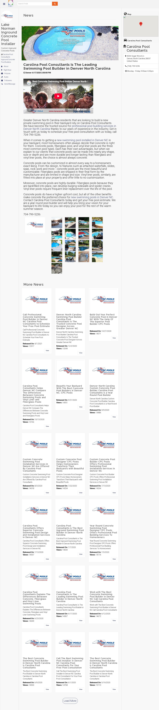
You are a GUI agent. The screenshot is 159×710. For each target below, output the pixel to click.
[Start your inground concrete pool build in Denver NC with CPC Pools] (97, 245)
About (5, 66)
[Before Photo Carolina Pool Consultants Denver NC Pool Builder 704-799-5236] (83, 256)
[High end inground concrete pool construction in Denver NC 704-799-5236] (56, 245)
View (47, 350)
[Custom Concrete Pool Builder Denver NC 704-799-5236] (97, 256)
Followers (8, 80)
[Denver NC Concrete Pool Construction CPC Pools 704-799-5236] (56, 268)
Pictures (7, 73)
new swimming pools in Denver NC (92, 197)
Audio (6, 77)
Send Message (9, 84)
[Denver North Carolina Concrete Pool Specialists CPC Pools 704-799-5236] (83, 222)
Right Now (7, 70)
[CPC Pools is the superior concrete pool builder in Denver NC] (56, 256)
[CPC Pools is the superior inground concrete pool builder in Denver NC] (70, 245)
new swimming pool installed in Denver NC (82, 140)
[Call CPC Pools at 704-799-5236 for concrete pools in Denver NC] (70, 256)
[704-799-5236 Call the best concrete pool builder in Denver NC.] (83, 245)
